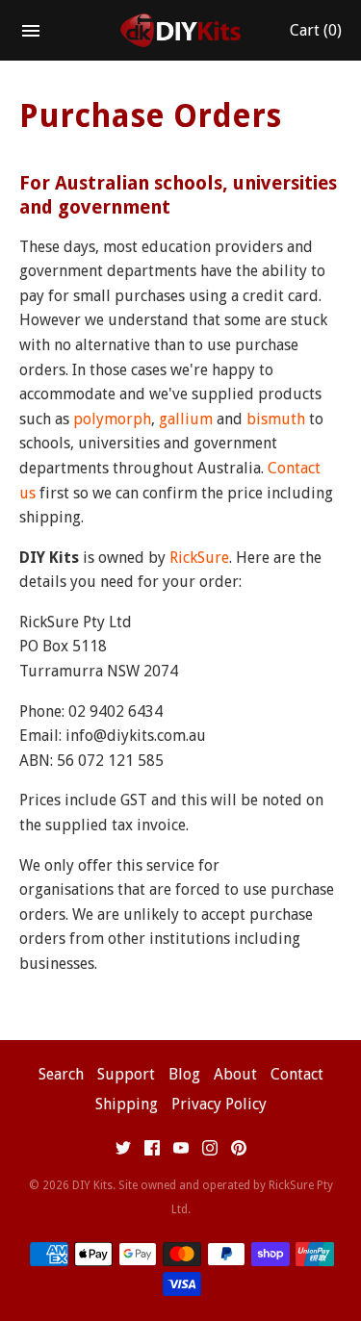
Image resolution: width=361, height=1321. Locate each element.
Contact (297, 1074)
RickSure (199, 557)
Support (126, 1074)
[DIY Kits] (180, 30)
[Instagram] (210, 1152)
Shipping (126, 1104)
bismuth (275, 419)
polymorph (112, 419)
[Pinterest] (238, 1152)
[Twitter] (123, 1152)
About (235, 1074)
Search (61, 1074)
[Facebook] (152, 1152)
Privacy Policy (219, 1104)
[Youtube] (181, 1152)
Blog (184, 1074)
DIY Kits (92, 1185)
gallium (186, 419)
